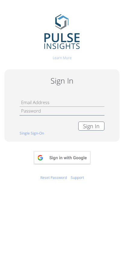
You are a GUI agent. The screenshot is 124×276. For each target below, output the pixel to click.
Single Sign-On (32, 133)
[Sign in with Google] (62, 158)
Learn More (62, 57)
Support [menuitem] (77, 177)
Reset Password (53, 177)
